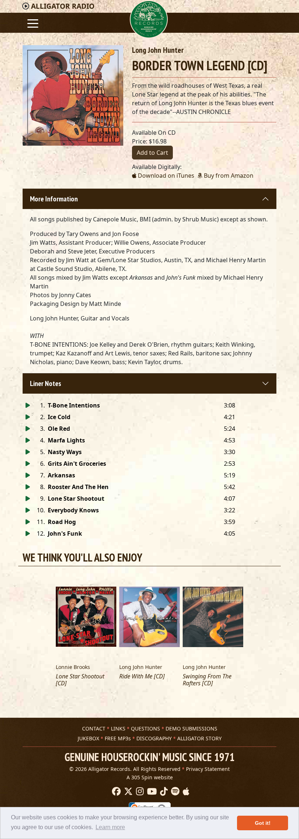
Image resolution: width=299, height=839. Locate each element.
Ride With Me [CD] (142, 676)
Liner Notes (45, 383)
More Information (54, 199)
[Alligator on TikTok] (163, 791)
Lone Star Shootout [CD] (80, 680)
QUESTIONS (145, 728)
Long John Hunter (158, 50)
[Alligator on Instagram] (139, 791)
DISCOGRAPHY (154, 738)
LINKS (118, 728)
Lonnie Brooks (73, 666)
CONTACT (93, 728)
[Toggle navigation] (33, 23)
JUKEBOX (88, 738)
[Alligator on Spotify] (174, 791)
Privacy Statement (208, 768)
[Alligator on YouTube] (151, 791)
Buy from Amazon (227, 176)
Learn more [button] (110, 827)
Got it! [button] (263, 823)
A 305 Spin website (150, 777)
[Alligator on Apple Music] (185, 791)
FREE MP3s (118, 738)
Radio (62, 6)
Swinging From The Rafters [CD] (207, 680)
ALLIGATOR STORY (199, 738)
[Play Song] (27, 405)
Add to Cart (152, 153)
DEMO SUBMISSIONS (191, 728)
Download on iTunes (165, 176)
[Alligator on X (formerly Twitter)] (127, 791)
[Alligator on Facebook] (115, 791)
